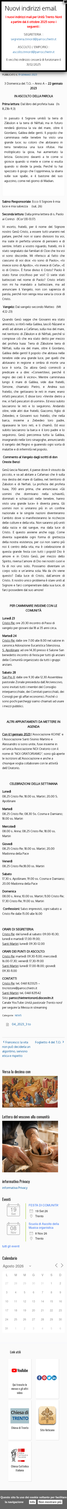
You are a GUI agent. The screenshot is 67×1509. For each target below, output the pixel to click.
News (18, 1015)
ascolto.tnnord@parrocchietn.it (34, 52)
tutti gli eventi (11, 1246)
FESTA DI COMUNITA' (44, 1205)
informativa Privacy (15, 1188)
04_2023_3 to (21, 1024)
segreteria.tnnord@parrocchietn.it (33, 39)
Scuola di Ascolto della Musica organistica (44, 1226)
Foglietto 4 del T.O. (48, 1042)
